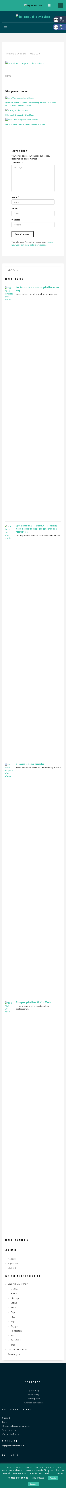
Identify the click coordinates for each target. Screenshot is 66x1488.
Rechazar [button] (33, 1484)
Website (16, 219)
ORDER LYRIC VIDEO (18, 1349)
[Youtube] (14, 5)
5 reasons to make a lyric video (30, 763)
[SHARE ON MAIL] (29, 80)
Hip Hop (15, 1298)
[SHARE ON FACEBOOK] (13, 80)
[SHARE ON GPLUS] (18, 80)
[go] (57, 270)
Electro (14, 1288)
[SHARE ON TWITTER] (7, 80)
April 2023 (12, 1259)
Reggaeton (16, 1330)
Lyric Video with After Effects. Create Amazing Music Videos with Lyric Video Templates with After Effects (37, 528)
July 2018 (12, 1268)
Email (15, 208)
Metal (13, 1307)
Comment (17, 162)
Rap (13, 1321)
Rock (13, 1335)
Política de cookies (17, 1477)
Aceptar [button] (53, 1478)
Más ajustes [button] (38, 1477)
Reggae (14, 1326)
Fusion (14, 1293)
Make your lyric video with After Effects (19, 115)
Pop (13, 1312)
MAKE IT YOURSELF (18, 1284)
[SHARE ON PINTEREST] (23, 80)
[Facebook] (5, 5)
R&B (13, 1316)
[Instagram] (10, 5)
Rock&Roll (16, 1340)
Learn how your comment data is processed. (32, 243)
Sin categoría (14, 1354)
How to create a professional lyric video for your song (25, 124)
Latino (14, 1302)
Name (15, 197)
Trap (13, 1344)
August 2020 (13, 1263)
